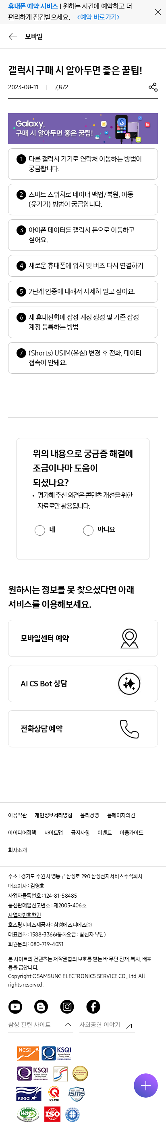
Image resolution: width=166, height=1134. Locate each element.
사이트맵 (53, 832)
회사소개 (17, 850)
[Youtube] (15, 1008)
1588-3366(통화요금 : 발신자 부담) (67, 934)
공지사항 (80, 832)
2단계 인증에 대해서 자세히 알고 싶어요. (82, 291)
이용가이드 (131, 832)
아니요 (106, 529)
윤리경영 (89, 815)
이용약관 (17, 815)
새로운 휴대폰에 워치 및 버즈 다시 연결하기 (86, 265)
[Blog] (41, 1008)
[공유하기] (153, 87)
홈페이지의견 (121, 815)
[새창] (28, 1053)
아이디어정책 (22, 832)
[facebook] (93, 1008)
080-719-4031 (46, 944)
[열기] (146, 1085)
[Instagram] (67, 1008)
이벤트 (105, 832)
